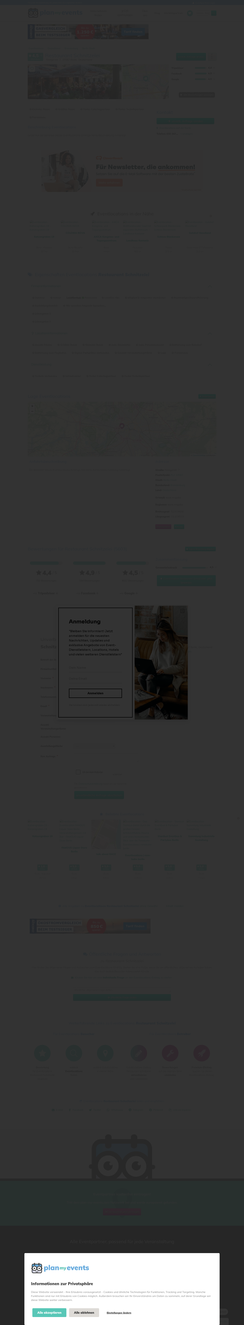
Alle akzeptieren (49, 1313)
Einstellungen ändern (119, 1312)
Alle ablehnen (84, 1313)
